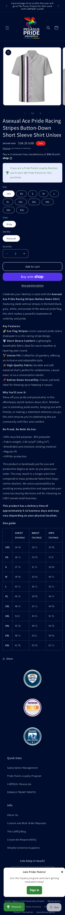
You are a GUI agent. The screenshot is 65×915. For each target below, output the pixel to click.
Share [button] (9, 658)
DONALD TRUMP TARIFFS (21, 792)
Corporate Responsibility (21, 839)
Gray (9, 224)
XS (21, 193)
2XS (8, 193)
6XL (22, 210)
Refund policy (54, 901)
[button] (7, 28)
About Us (12, 815)
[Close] (62, 872)
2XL (21, 202)
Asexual (11, 238)
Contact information (23, 912)
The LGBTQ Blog (16, 831)
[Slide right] (40, 113)
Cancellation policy (45, 912)
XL (7, 202)
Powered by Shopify (35, 901)
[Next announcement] (58, 6)
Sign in (34, 890)
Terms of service (33, 906)
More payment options (32, 285)
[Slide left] (25, 113)
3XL (34, 202)
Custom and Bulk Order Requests (26, 823)
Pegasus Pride (18, 901)
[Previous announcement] (7, 6)
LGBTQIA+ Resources (19, 784)
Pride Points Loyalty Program (24, 776)
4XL (48, 202)
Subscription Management (22, 767)
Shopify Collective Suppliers (23, 847)
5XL (8, 210)
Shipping (6, 148)
